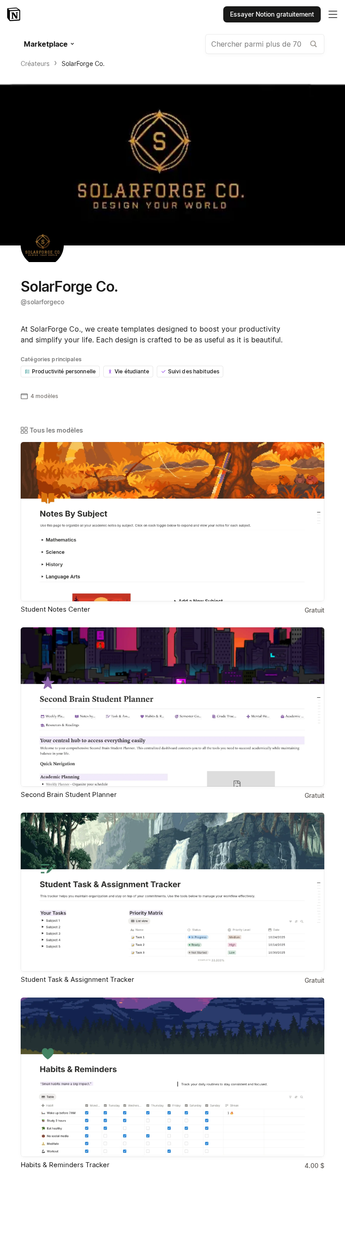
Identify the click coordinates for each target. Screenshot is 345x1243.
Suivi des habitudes (193, 371)
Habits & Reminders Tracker (65, 1164)
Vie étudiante (132, 371)
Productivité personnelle (64, 371)
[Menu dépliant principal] (333, 14)
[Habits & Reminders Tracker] (172, 1077)
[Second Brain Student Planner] (172, 707)
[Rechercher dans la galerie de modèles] (313, 44)
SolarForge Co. (83, 63)
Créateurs (35, 63)
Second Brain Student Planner (69, 794)
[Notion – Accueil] (14, 14)
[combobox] (264, 44)
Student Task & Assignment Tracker (77, 979)
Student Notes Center (55, 609)
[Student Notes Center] (172, 521)
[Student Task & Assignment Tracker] (172, 892)
